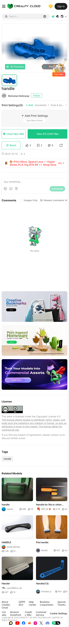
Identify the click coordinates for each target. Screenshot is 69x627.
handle (7, 458)
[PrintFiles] (57, 16)
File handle (42, 542)
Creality (4, 613)
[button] (63, 16)
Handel (6, 583)
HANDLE (6, 542)
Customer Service (41, 613)
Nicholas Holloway (18, 95)
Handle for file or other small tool (49, 505)
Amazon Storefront (15, 613)
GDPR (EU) (22, 603)
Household (40, 105)
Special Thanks (61, 603)
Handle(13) (42, 583)
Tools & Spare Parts (57, 105)
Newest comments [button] (54, 200)
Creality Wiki (28, 613)
